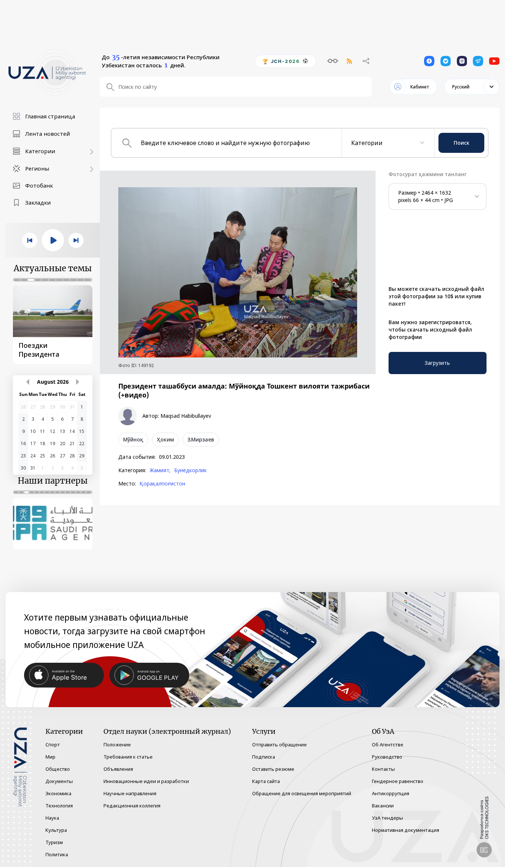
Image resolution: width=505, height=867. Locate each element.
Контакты (383, 769)
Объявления (118, 769)
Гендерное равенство (397, 781)
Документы (59, 781)
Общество (57, 769)
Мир (50, 756)
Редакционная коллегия (132, 805)
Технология (59, 805)
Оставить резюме (273, 769)
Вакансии (383, 805)
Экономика (58, 793)
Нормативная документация (405, 830)
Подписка (263, 756)
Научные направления (130, 793)
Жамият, (159, 470)
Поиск (462, 142)
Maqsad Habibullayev (185, 416)
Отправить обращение (279, 744)
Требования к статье (128, 756)
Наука (52, 817)
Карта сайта (266, 781)
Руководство (387, 756)
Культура (56, 830)
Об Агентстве (387, 744)
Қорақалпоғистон (162, 484)
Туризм (54, 842)
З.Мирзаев (200, 439)
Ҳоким (165, 439)
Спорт (52, 744)
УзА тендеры (387, 817)
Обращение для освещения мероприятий (301, 793)
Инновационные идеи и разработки (146, 781)
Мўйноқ (133, 439)
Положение (117, 744)
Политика (56, 854)
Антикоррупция (390, 793)
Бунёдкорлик (190, 470)
